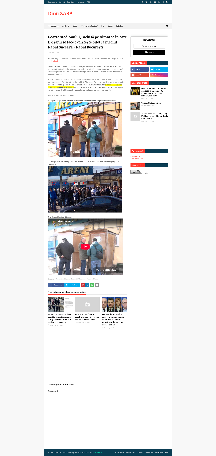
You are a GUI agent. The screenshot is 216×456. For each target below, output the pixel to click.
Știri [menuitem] (102, 26)
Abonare (149, 52)
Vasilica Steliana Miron (151, 103)
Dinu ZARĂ (60, 13)
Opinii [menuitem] (75, 26)
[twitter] (146, 2)
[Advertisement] (87, 356)
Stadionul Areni (92, 279)
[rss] (167, 2)
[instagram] (150, 2)
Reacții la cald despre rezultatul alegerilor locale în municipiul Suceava (87, 317)
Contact (62, 2)
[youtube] (155, 2)
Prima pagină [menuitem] (53, 26)
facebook (54, 61)
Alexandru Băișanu (63, 279)
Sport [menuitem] (110, 26)
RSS (88, 2)
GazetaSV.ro (135, 157)
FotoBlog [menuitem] (119, 26)
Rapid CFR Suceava (78, 279)
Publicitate (70, 2)
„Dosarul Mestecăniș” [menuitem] (89, 26)
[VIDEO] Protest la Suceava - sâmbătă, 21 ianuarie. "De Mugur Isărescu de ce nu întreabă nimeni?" (153, 92)
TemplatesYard (97, 453)
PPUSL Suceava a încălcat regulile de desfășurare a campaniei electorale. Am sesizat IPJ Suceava (59, 318)
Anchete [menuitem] (65, 26)
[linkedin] (159, 2)
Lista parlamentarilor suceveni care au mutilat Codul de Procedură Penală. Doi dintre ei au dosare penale (113, 319)
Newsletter (80, 2)
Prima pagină (119, 453)
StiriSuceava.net (137, 159)
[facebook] (142, 2)
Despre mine (52, 2)
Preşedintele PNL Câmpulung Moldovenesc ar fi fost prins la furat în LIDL (154, 116)
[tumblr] (163, 2)
